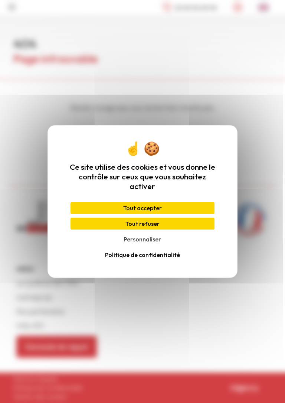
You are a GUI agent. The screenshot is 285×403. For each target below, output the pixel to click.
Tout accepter (142, 208)
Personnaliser (142, 239)
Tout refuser (142, 223)
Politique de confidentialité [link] (142, 255)
